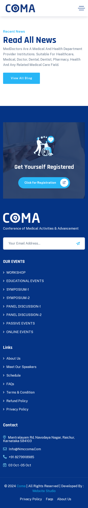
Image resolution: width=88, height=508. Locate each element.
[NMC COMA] (20, 8)
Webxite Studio (44, 491)
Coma (21, 486)
